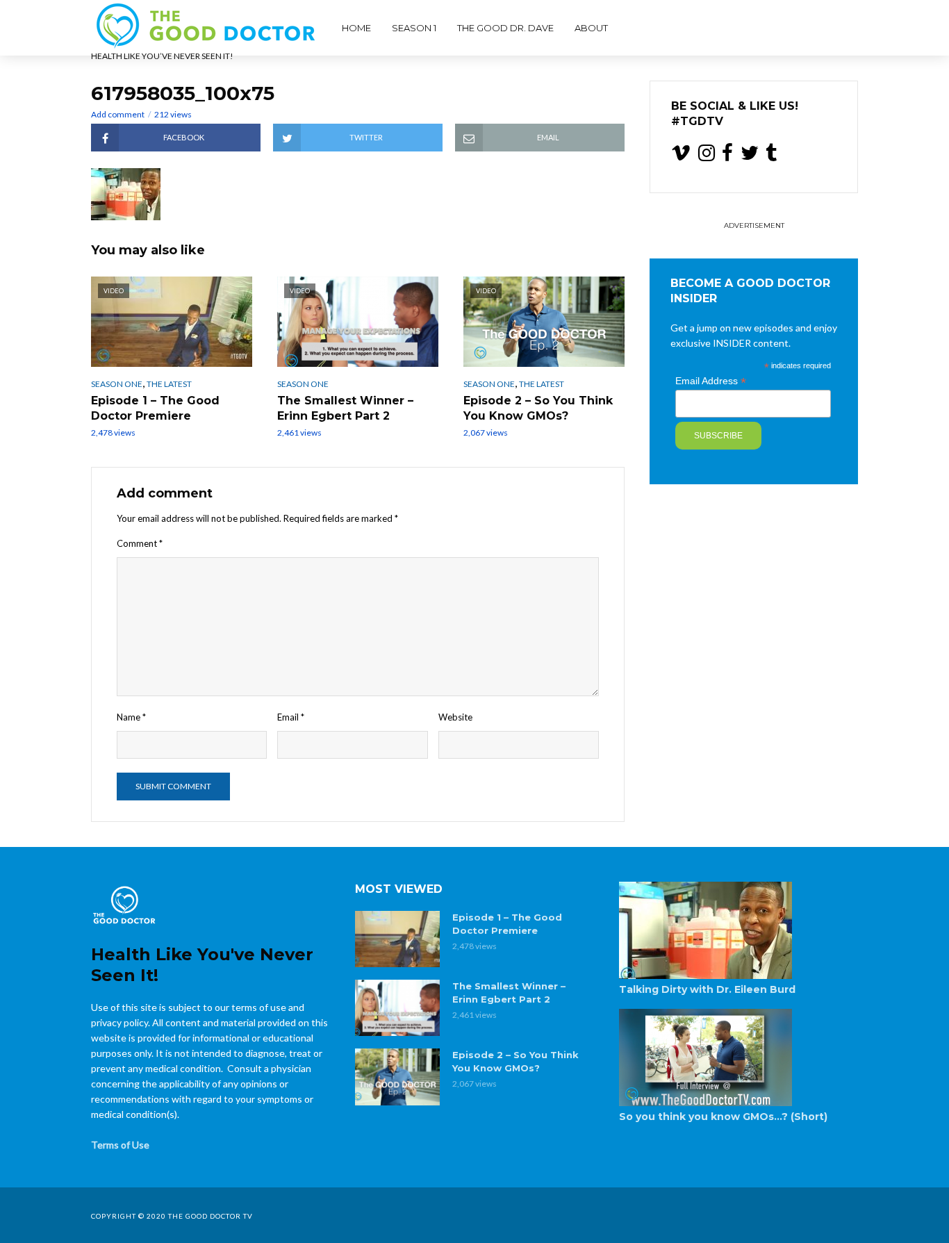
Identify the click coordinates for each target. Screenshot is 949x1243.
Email (290, 717)
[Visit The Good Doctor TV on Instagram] (706, 156)
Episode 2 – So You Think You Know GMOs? (538, 408)
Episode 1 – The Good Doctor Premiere (155, 408)
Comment (140, 543)
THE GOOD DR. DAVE (505, 27)
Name (131, 717)
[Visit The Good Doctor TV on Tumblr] (771, 156)
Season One (116, 384)
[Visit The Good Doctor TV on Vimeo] (681, 156)
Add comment (118, 114)
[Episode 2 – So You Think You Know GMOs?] (397, 1076)
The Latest (169, 384)
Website (455, 717)
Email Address (710, 381)
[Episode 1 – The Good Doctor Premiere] (397, 939)
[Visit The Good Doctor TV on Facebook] (727, 156)
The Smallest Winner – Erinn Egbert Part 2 (345, 408)
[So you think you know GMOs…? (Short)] (738, 1057)
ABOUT (591, 27)
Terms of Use (120, 1145)
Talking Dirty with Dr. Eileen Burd (707, 989)
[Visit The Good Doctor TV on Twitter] (750, 156)
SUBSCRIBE (718, 436)
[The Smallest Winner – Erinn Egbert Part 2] (397, 1008)
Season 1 (414, 27)
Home (356, 27)
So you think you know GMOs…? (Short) (723, 1116)
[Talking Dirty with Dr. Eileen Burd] (738, 930)
